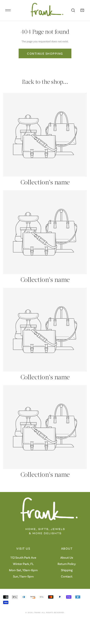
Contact (66, 576)
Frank (37, 612)
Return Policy (67, 564)
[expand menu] (8, 10)
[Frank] (44, 10)
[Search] (73, 10)
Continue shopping (45, 53)
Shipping (67, 570)
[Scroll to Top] (82, 597)
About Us (66, 557)
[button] (82, 10)
